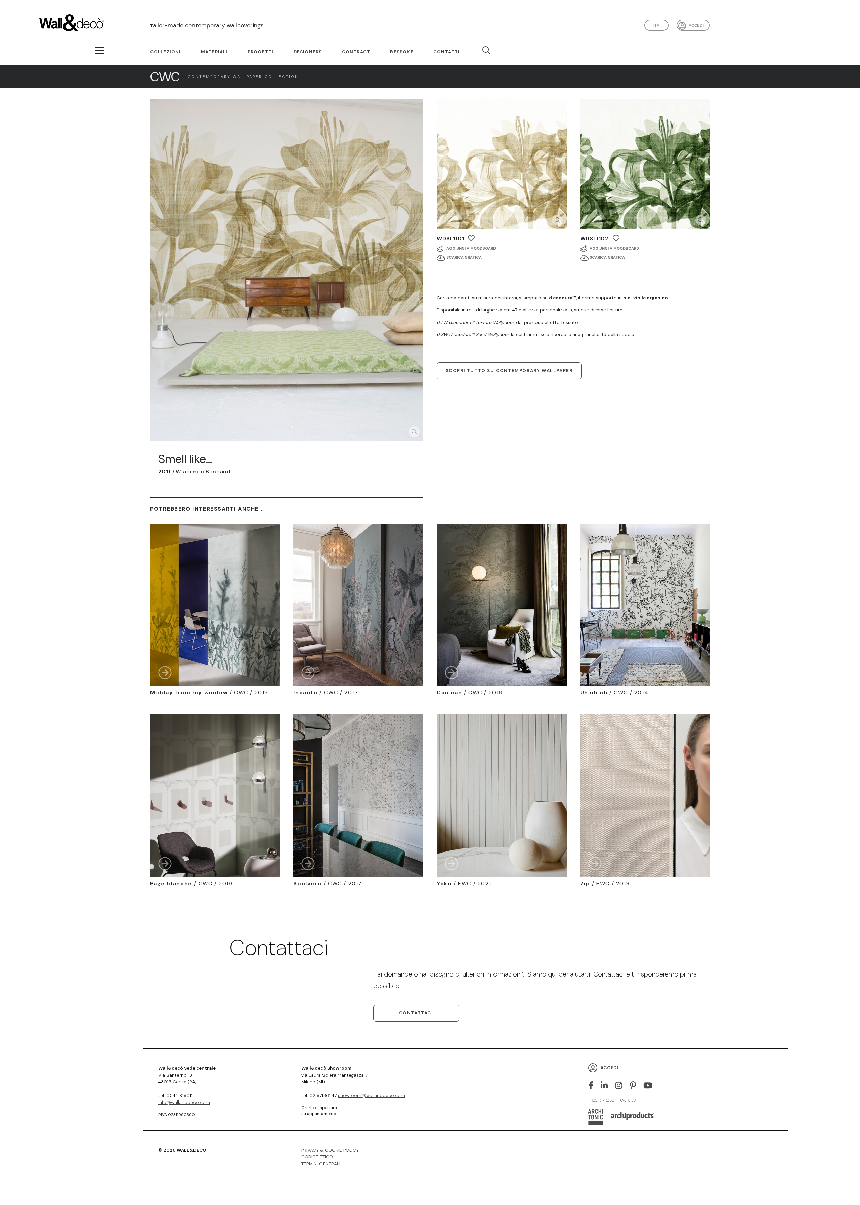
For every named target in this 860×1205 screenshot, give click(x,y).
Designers (308, 52)
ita (656, 25)
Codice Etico (317, 1157)
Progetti (261, 52)
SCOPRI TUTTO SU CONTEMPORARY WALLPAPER (509, 370)
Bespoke (401, 52)
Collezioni (165, 52)
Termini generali (320, 1164)
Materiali (214, 52)
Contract (356, 52)
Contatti (446, 52)
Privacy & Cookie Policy (330, 1150)
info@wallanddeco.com (184, 1102)
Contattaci (416, 1013)
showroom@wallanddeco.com (371, 1095)
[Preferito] (471, 238)
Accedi (696, 25)
